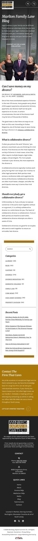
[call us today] (28, 4)
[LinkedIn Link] (23, 521)
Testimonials (19, 502)
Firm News (9, 293)
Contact (19, 505)
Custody (8, 270)
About (19, 488)
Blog (7, 265)
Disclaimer (17, 532)
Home (19, 485)
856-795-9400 (22, 461)
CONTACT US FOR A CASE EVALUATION (16, 45)
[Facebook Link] (15, 521)
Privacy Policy (26, 532)
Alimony (8, 261)
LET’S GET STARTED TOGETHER (13, 409)
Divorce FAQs (19, 490)
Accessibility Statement (9, 534)
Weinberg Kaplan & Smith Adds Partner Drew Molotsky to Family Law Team (18, 319)
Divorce (8, 275)
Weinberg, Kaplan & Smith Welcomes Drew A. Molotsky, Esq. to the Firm (18, 337)
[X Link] (19, 521)
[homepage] (19, 434)
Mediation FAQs (19, 493)
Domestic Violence (13, 284)
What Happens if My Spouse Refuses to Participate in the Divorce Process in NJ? (18, 328)
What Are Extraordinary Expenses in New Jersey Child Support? (18, 349)
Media (19, 496)
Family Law (10, 289)
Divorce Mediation (13, 279)
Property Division (12, 302)
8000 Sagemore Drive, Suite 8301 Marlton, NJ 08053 (19, 471)
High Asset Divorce (13, 298)
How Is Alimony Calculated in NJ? (17, 344)
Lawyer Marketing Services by (27, 534)
